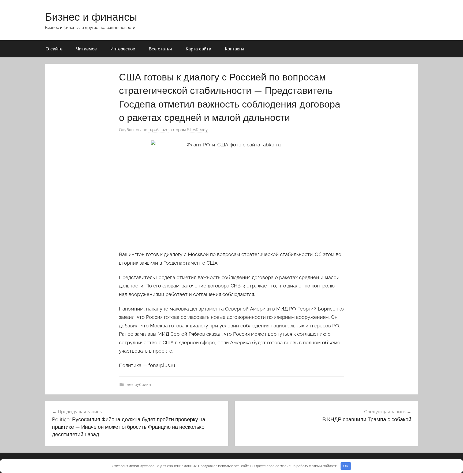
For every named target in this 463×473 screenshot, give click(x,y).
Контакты (234, 48)
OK (345, 466)
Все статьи (160, 48)
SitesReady (197, 129)
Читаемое (86, 48)
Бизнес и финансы (91, 16)
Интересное (122, 48)
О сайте (54, 48)
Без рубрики (138, 384)
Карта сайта (198, 48)
